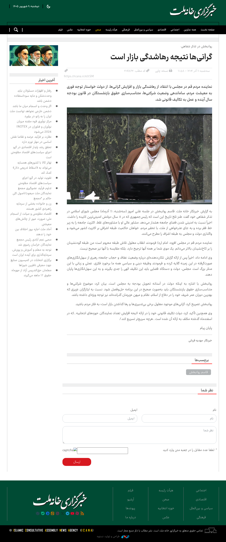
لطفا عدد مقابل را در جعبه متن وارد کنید (190, 450)
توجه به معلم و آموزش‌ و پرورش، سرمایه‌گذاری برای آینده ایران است (31, 252)
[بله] (42, 514)
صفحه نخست (208, 29)
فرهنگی (126, 29)
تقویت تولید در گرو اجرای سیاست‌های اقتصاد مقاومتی (34, 180)
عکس (70, 29)
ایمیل (133, 410)
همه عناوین (190, 29)
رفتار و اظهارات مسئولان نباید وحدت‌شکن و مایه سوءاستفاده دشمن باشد (32, 96)
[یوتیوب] (72, 514)
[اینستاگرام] (57, 514)
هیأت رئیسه (111, 29)
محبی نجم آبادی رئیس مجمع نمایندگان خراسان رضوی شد (34, 242)
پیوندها (130, 508)
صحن (98, 29)
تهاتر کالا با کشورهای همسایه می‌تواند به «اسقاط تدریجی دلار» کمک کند (32, 167)
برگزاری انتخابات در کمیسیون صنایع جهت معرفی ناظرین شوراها (31, 262)
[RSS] (82, 514)
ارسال (76, 462)
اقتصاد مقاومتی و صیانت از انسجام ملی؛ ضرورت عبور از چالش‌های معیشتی (30, 219)
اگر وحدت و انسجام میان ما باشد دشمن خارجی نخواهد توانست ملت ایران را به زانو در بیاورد (30, 111)
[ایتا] (52, 514)
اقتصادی (162, 29)
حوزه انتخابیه (84, 29)
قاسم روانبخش (198, 372)
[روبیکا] (37, 514)
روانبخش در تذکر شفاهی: (196, 46)
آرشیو (130, 499)
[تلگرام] (67, 514)
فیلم (60, 29)
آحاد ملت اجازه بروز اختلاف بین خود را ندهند (33, 231)
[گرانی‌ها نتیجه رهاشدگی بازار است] (139, 155)
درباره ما (130, 517)
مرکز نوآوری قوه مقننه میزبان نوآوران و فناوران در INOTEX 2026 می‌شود (33, 126)
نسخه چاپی (161, 71)
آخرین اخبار (46, 80)
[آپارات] (77, 514)
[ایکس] (62, 514)
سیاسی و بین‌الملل (143, 29)
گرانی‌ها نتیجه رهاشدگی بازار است (160, 57)
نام (215, 410)
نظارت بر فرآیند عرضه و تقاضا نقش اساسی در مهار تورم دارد (31, 139)
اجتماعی (175, 29)
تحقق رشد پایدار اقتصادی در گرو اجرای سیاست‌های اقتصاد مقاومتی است (31, 152)
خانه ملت (192, 11)
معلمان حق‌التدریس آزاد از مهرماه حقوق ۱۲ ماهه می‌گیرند (31, 272)
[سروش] (47, 514)
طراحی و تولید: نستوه (108, 536)
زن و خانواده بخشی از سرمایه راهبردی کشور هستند (33, 206)
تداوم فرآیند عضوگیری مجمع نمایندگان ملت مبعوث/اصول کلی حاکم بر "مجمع (32, 193)
